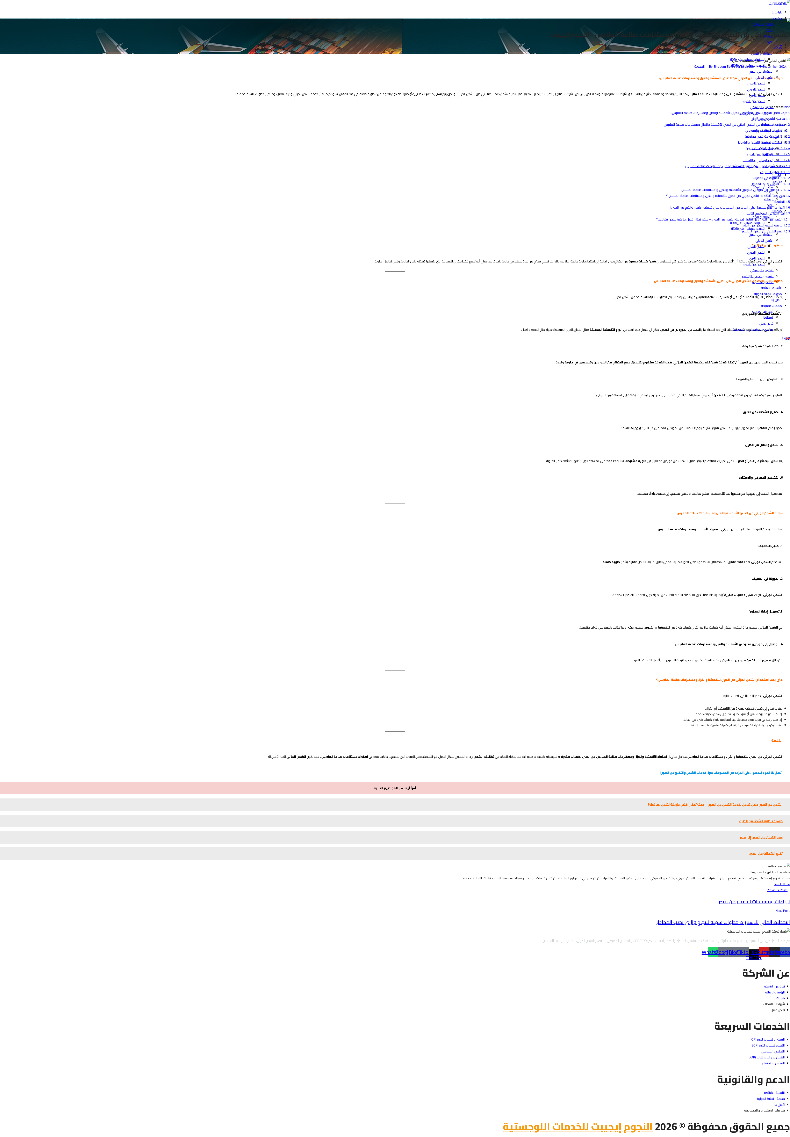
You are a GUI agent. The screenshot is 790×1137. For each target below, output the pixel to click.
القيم (770, 42)
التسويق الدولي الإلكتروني (756, 113)
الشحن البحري (756, 83)
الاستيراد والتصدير (762, 53)
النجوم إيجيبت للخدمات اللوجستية (578, 1126)
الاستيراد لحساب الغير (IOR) (747, 59)
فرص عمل (766, 160)
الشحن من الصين (754, 101)
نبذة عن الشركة (763, 24)
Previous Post (777, 890)
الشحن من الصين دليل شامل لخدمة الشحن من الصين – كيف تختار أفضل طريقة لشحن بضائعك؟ (715, 805)
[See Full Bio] (771, 884)
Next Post (782, 910)
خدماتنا (777, 48)
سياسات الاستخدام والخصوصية (753, 166)
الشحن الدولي (764, 77)
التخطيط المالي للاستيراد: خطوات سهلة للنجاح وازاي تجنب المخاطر (723, 922)
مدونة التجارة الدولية (768, 131)
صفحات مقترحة (771, 142)
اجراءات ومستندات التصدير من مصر (754, 901)
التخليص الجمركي (762, 107)
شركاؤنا (768, 154)
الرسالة (769, 36)
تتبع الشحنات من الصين (766, 853)
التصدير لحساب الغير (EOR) (748, 65)
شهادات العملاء (763, 148)
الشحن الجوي (756, 89)
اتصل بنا (776, 136)
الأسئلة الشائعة (771, 125)
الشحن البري (757, 95)
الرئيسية (777, 12)
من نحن (777, 18)
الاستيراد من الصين (761, 71)
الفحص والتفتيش (762, 119)
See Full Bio (782, 884)
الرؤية (770, 30)
